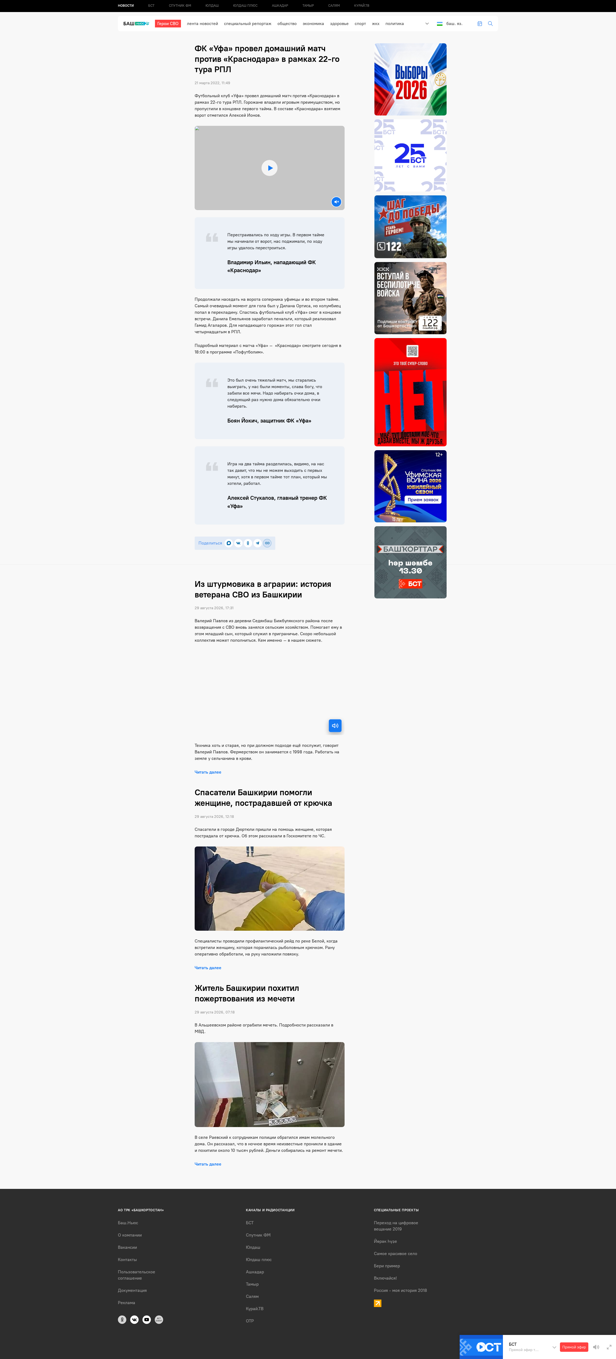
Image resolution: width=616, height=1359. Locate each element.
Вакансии (127, 1247)
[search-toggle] (490, 23)
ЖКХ (375, 23)
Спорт (360, 23)
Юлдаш (212, 6)
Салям (334, 6)
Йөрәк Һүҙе (385, 1241)
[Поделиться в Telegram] (257, 543)
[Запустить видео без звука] (336, 202)
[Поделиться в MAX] (229, 543)
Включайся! (385, 1278)
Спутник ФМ (180, 6)
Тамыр (308, 6)
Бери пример (387, 1266)
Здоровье (339, 23)
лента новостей (202, 23)
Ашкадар (280, 6)
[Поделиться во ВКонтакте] (238, 543)
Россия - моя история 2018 (400, 1290)
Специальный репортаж (247, 23)
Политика (394, 23)
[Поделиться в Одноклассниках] (248, 543)
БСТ (151, 6)
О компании (130, 1235)
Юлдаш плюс (245, 6)
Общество (287, 23)
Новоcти (126, 6)
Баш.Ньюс (128, 1222)
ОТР (250, 1321)
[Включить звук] (335, 725)
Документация (132, 1290)
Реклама (126, 1302)
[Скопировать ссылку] (267, 543)
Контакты (127, 1259)
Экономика (313, 23)
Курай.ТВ (361, 6)
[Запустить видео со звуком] (270, 168)
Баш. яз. (454, 23)
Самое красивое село (395, 1253)
